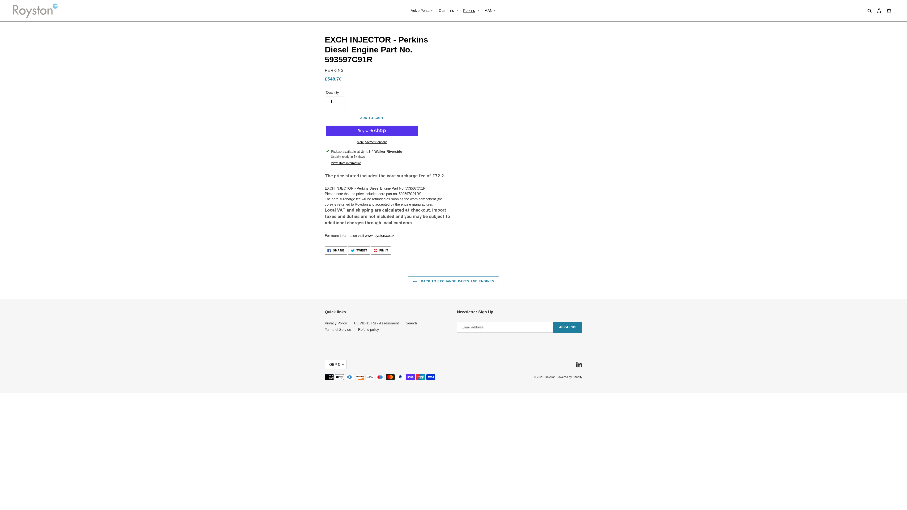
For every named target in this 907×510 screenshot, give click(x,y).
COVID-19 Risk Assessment (376, 323)
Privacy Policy (336, 323)
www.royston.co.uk (379, 236)
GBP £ (334, 364)
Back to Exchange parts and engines (457, 281)
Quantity (332, 92)
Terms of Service (338, 329)
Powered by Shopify (569, 377)
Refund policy (368, 329)
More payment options (372, 142)
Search (411, 323)
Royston (550, 377)
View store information (346, 163)
